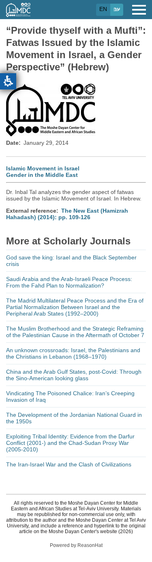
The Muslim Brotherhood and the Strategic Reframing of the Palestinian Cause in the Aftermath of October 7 (75, 331)
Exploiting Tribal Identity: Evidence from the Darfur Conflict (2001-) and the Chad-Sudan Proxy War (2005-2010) (70, 443)
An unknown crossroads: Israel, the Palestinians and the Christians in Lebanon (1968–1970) (73, 353)
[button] (8, 81)
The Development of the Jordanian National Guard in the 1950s (74, 418)
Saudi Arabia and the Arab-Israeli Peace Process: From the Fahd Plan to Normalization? (69, 282)
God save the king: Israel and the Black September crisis (71, 260)
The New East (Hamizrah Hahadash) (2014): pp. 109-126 (67, 213)
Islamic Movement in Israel (42, 168)
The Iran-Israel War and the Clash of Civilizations (68, 464)
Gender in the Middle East (42, 175)
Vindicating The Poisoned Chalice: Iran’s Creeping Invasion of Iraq (70, 396)
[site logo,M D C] (18, 13)
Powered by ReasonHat (76, 545)
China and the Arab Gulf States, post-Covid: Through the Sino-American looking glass (73, 374)
